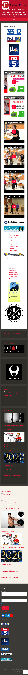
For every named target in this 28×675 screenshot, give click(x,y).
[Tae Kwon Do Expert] (14, 238)
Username (3, 591)
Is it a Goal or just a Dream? (12, 475)
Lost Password (4, 611)
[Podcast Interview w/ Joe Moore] (12, 527)
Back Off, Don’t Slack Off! (9, 578)
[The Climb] (14, 396)
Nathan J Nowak (14, 5)
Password (3, 597)
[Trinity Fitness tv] (14, 349)
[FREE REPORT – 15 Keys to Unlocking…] (14, 504)
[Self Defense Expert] (14, 273)
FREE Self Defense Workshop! (13, 425)
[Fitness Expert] (14, 247)
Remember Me (5, 604)
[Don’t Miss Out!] (5, 494)
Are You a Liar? (8, 466)
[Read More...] (8, 429)
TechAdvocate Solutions (14, 671)
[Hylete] (14, 372)
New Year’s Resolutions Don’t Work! (13, 547)
